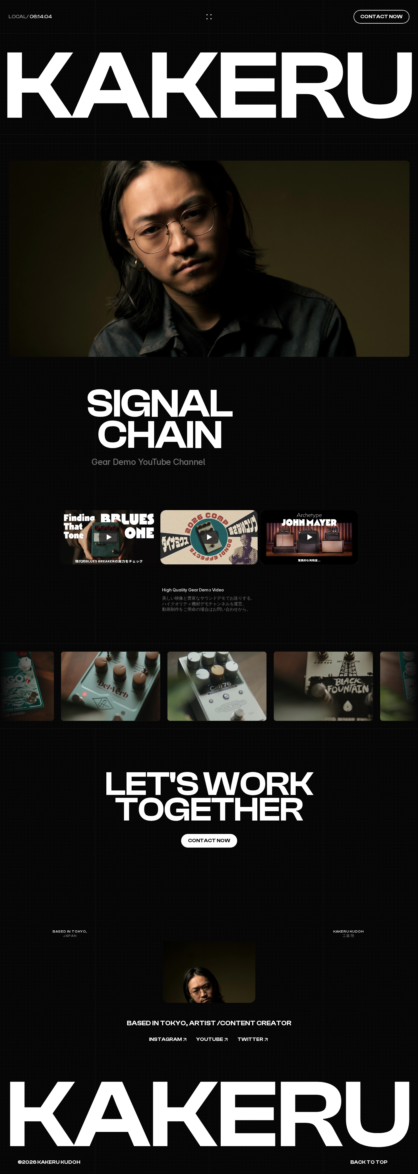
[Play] (108, 537)
